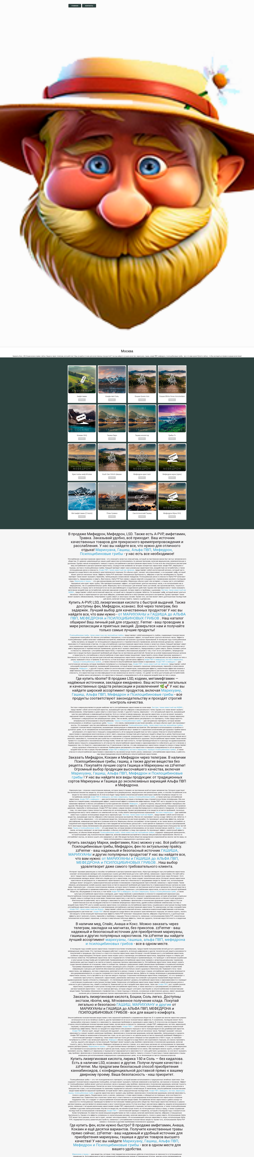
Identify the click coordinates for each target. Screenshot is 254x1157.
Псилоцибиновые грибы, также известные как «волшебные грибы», (97, 635)
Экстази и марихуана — (165, 812)
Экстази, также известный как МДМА (167, 707)
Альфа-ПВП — (128, 1026)
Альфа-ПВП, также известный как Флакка (87, 909)
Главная (74, 6)
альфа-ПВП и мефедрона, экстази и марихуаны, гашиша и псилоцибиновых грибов (142, 750)
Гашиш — (111, 723)
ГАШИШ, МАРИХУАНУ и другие (144, 1004)
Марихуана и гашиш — (84, 581)
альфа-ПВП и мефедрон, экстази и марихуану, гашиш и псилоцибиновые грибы (123, 797)
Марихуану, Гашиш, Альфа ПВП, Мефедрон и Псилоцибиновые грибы (127, 692)
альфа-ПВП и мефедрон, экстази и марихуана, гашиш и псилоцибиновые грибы (144, 892)
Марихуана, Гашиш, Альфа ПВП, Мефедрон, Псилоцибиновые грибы (126, 552)
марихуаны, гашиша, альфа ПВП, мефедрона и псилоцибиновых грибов (135, 941)
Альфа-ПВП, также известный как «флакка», (117, 570)
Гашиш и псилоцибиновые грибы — (129, 721)
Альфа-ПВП (98, 912)
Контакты (89, 6)
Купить (81, 400)
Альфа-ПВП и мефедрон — (167, 662)
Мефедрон (83, 668)
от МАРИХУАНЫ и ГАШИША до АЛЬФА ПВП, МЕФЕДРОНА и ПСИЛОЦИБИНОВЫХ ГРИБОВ (128, 616)
